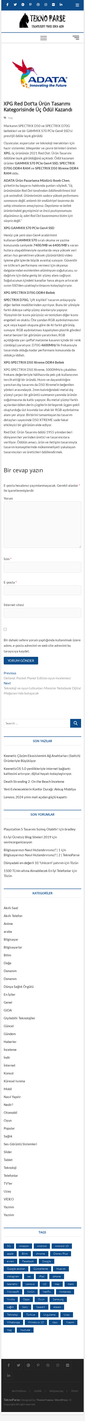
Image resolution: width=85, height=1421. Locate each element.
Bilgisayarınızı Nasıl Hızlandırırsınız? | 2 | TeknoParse (42, 855)
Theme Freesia (44, 1400)
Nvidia (11, 1299)
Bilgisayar (11, 939)
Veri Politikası (19, 1391)
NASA (30, 1291)
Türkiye (30, 1314)
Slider (8, 1152)
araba (8, 931)
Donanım (10, 971)
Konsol (9, 1073)
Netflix (47, 1291)
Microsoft (13, 1291)
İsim (8, 559)
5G (9, 1246)
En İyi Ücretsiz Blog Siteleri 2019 (27, 837)
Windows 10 (36, 1322)
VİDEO (9, 1199)
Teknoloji (10, 1168)
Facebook (28, 1261)
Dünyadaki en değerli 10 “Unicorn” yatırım (34, 863)
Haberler (10, 1042)
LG (44, 1284)
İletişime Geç (56, 1391)
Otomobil (10, 1112)
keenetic (12, 1284)
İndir (7, 1057)
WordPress (61, 1400)
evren (10, 1261)
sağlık (10, 1307)
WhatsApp (13, 1322)
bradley (70, 829)
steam (57, 1307)
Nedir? (8, 1105)
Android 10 (62, 1246)
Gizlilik (38, 1391)
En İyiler (9, 994)
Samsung (58, 1299)
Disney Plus (60, 1253)
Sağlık (8, 1136)
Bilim (7, 955)
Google (46, 1261)
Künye (74, 1390)
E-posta (10, 582)
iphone (57, 1276)
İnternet (9, 1065)
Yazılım (9, 1207)
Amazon (24, 1246)
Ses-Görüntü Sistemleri (20, 1144)
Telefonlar (11, 1175)
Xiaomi (70, 1322)
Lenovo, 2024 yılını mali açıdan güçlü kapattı (35, 797)
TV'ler (8, 1183)
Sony (25, 1307)
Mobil (8, 1089)
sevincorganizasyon (18, 842)
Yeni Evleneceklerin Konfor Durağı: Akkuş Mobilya (40, 789)
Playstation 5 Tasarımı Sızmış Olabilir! (31, 829)
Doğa (7, 963)
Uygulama (49, 1314)
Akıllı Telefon (13, 916)
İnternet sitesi (14, 605)
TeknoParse (12, 1400)
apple (10, 1253)
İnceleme (10, 1049)
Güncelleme (40, 1268)
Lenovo (30, 1284)
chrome (40, 1253)
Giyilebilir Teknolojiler (19, 1018)
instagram (13, 1276)
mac (57, 1284)
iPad (41, 1276)
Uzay (7, 1191)
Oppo (26, 1299)
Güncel (9, 1026)
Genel (8, 1002)
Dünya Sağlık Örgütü (19, 987)
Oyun (8, 1120)
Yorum (8, 498)
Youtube (25, 1330)
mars (71, 1284)
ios (29, 1276)
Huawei (61, 1268)
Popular (9, 1128)
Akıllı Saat (11, 908)
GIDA (8, 1010)
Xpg (10, 117)
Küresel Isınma (14, 1081)
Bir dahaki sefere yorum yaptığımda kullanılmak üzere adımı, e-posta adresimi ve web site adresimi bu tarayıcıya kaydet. (42, 645)
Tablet (8, 1160)
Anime (8, 924)
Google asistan (16, 1268)
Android (42, 1246)
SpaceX (40, 1307)
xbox (55, 1322)
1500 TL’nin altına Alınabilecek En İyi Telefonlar (37, 871)
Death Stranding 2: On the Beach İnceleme (34, 781)
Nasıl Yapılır (12, 1097)
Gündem (10, 1034)
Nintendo (65, 1291)
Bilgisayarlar (13, 947)
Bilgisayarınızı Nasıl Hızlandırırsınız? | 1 (32, 850)
